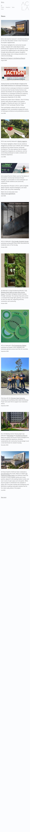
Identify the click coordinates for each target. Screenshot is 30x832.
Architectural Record (21, 435)
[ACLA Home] (25, 5)
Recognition (8, 7)
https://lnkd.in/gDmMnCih (8, 193)
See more (3, 497)
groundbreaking (5, 473)
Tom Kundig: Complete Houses (20, 241)
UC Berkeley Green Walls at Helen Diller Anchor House (14, 292)
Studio (13, 7)
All (1, 5)
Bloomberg (10, 435)
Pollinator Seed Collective (18, 398)
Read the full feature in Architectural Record (13, 58)
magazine (22, 141)
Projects (2, 7)
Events (2, 9)
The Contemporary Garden (19, 345)
